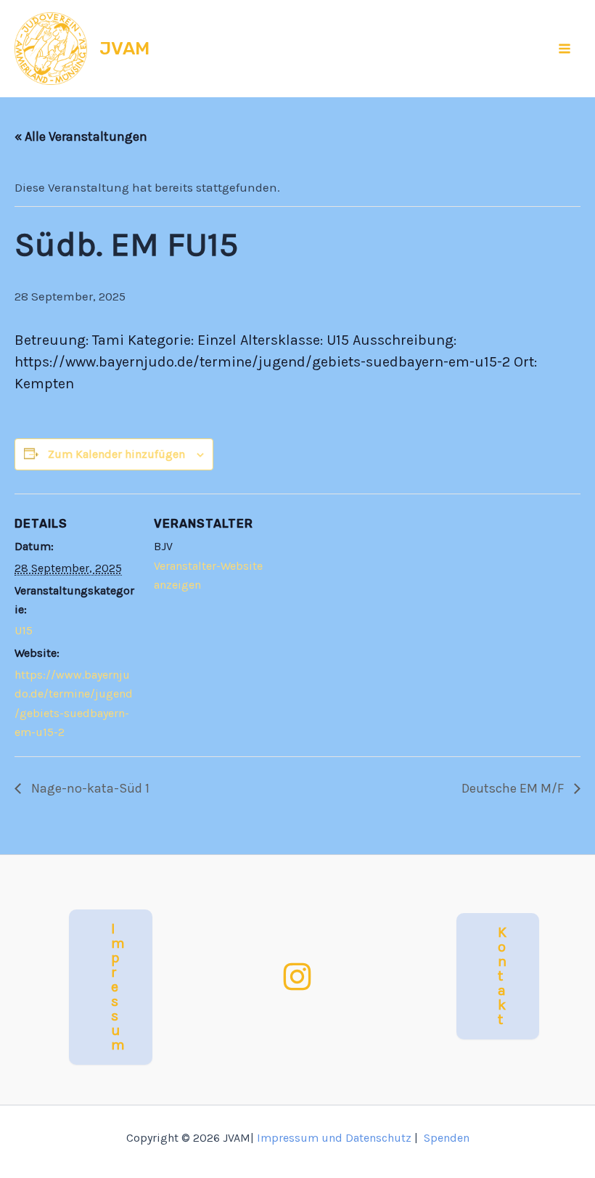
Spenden (446, 1138)
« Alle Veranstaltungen (81, 136)
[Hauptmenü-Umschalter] (565, 49)
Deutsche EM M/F (514, 788)
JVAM (124, 48)
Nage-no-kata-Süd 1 (88, 788)
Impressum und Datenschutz (334, 1138)
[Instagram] (297, 976)
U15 (24, 630)
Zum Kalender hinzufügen (116, 454)
